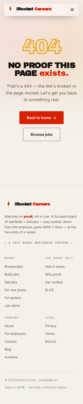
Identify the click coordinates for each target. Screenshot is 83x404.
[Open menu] (72, 10)
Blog (8, 349)
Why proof (53, 274)
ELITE (49, 290)
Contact (11, 341)
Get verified (54, 282)
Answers (11, 357)
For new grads (15, 290)
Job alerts (12, 305)
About (9, 326)
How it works (55, 266)
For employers (15, 334)
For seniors (13, 298)
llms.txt (50, 341)
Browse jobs (14, 266)
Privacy (50, 326)
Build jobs (12, 274)
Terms (49, 334)
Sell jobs (11, 282)
